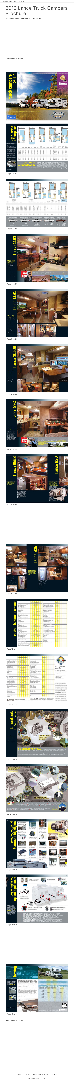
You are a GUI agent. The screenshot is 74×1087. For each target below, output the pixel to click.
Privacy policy (39, 1074)
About (19, 1074)
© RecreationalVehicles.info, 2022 (37, 1078)
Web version (51, 1074)
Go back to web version (14, 59)
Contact (27, 1074)
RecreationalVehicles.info (13, 1)
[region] (37, 38)
